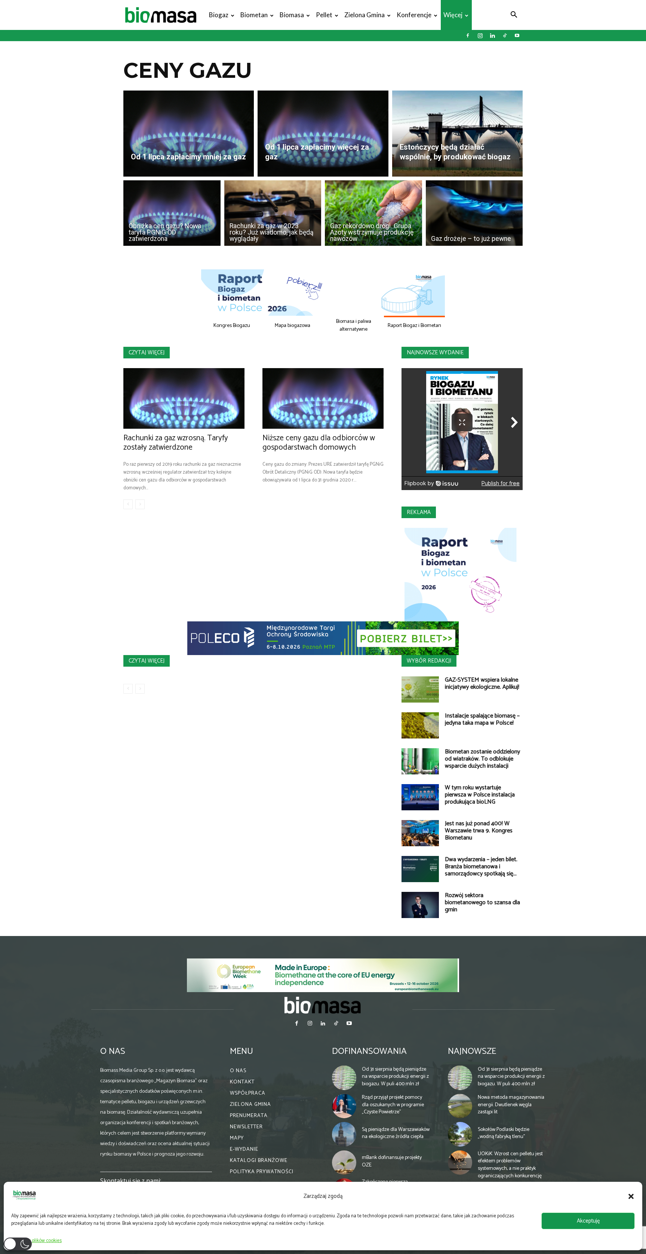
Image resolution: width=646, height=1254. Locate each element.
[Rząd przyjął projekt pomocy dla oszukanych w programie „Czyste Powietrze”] (344, 1106)
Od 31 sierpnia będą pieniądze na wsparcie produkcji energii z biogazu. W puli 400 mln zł (395, 1076)
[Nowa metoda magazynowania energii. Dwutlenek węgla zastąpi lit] (460, 1106)
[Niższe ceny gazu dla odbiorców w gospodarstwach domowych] (323, 398)
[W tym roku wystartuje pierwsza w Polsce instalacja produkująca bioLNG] (420, 797)
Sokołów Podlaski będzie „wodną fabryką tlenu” (503, 1133)
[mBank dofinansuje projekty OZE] (344, 1162)
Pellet (324, 15)
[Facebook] (467, 35)
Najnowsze (472, 1051)
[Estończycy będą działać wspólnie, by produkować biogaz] (457, 134)
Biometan (254, 15)
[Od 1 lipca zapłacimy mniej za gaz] (188, 134)
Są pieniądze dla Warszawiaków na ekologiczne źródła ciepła (396, 1133)
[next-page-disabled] (140, 504)
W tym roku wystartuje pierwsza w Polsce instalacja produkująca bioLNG (480, 795)
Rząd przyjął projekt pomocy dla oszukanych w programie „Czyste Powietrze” (393, 1104)
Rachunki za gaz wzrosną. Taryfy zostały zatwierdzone (175, 443)
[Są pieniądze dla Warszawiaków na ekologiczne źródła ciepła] (344, 1134)
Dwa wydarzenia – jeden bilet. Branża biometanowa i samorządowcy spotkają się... (481, 866)
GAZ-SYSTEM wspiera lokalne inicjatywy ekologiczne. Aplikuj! (482, 683)
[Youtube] (517, 35)
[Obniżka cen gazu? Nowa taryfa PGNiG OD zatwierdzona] (172, 213)
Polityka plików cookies (38, 1241)
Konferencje (414, 15)
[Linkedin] (492, 35)
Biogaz (218, 15)
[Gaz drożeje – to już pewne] (474, 213)
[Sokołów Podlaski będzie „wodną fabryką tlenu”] (460, 1134)
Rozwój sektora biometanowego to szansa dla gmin (482, 902)
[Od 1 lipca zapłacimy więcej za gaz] (323, 134)
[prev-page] (128, 504)
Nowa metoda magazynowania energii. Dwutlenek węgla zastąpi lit (511, 1104)
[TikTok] (504, 35)
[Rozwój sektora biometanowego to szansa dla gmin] (420, 905)
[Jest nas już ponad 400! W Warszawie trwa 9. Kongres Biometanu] (420, 833)
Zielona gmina (364, 15)
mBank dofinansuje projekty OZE (392, 1161)
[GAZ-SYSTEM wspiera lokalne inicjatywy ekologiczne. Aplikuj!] (420, 689)
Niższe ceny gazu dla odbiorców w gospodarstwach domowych (318, 443)
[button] (631, 1196)
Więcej (452, 15)
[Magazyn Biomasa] (322, 1005)
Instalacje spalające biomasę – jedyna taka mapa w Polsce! (482, 719)
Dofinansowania (369, 1051)
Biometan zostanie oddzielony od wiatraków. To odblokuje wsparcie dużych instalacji (482, 759)
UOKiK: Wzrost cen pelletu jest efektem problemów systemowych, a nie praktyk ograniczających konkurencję (510, 1165)
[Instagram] (480, 35)
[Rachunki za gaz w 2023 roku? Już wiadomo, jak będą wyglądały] (273, 213)
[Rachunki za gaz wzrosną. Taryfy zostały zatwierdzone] (183, 398)
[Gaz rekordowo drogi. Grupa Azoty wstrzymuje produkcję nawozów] (373, 213)
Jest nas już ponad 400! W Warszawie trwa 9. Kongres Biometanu (479, 831)
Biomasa (292, 15)
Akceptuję (588, 1221)
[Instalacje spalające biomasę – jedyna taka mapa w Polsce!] (420, 725)
